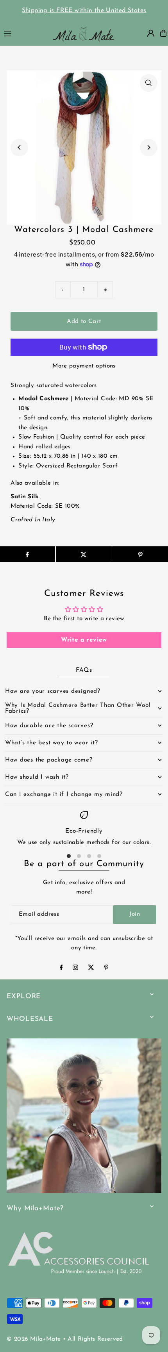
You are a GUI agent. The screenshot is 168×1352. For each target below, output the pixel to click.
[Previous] (19, 147)
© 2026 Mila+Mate (34, 1339)
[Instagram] (75, 969)
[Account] (150, 33)
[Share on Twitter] (84, 554)
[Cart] (163, 33)
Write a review (84, 640)
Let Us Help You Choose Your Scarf (110, 10)
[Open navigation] (23, 32)
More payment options (84, 366)
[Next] (148, 147)
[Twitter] (91, 969)
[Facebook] (61, 969)
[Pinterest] (106, 969)
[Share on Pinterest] (140, 554)
